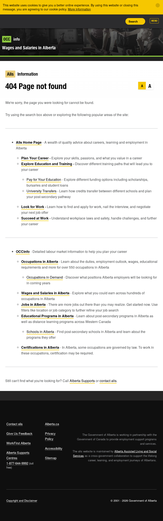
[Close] (158, 5)
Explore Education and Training (46, 163)
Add (99, 21)
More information (79, 9)
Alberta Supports (82, 380)
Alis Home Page (29, 142)
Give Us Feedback (19, 433)
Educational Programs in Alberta (47, 315)
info (11, 39)
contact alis (108, 380)
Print (118, 21)
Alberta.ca (52, 424)
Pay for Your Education (44, 179)
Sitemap (50, 458)
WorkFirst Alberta (18, 443)
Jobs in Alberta (33, 304)
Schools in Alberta (40, 331)
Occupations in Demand (45, 277)
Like (109, 21)
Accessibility (53, 448)
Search (133, 21)
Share (90, 21)
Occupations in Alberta (39, 261)
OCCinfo (23, 251)
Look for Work (32, 206)
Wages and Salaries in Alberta (29, 47)
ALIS (34, 21)
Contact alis (14, 424)
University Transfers (41, 190)
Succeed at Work (35, 218)
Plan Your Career (35, 158)
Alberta (14, 21)
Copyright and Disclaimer (21, 500)
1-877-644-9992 (17, 463)
